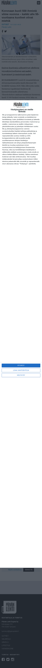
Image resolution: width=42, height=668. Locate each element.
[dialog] (21, 334)
